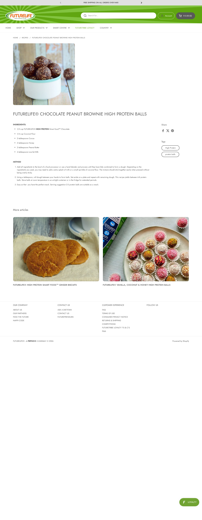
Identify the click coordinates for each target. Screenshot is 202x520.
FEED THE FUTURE (21, 317)
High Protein (170, 147)
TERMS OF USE (108, 313)
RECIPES (25, 37)
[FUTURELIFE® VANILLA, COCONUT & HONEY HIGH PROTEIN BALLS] (146, 249)
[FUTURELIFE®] (20, 16)
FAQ (104, 309)
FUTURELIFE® (18, 341)
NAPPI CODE (18, 320)
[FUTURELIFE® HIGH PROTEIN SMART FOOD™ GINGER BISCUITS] (56, 249)
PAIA (104, 331)
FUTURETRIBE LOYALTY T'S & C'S (116, 327)
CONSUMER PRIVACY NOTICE (115, 317)
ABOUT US (17, 309)
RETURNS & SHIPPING (111, 320)
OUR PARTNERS (20, 313)
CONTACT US (63, 313)
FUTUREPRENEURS (66, 317)
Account (168, 15)
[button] (185, 15)
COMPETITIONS (109, 324)
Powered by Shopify (180, 341)
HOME (15, 37)
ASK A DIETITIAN (65, 309)
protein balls (170, 154)
